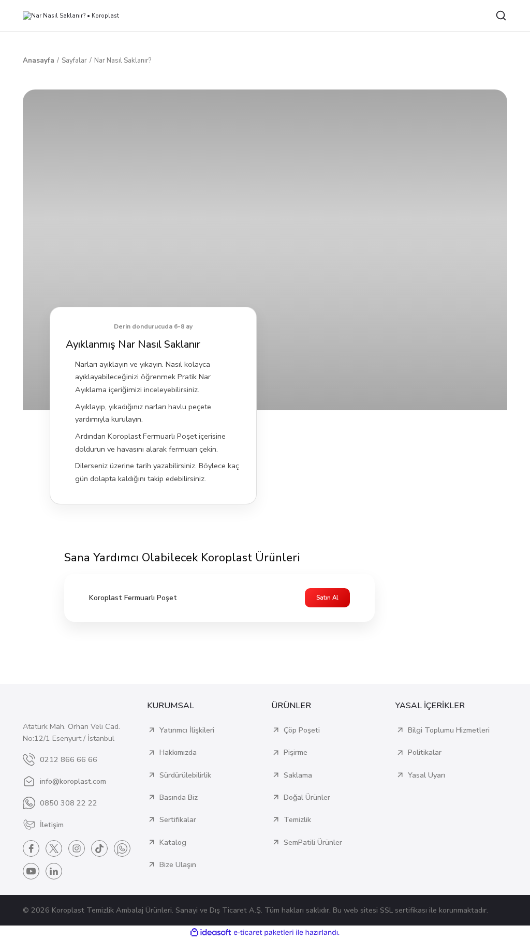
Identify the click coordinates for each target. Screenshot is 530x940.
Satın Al (327, 597)
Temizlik (297, 819)
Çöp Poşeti (302, 730)
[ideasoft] (210, 932)
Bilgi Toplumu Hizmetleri (449, 730)
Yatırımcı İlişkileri (186, 730)
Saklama (298, 775)
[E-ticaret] (263, 932)
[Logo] (71, 15)
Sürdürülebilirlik (185, 775)
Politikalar (424, 752)
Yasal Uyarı (426, 775)
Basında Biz (178, 797)
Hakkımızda (178, 752)
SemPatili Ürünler (313, 842)
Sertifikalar (177, 819)
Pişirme (295, 752)
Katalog (172, 842)
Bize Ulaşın (177, 864)
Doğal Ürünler (307, 797)
